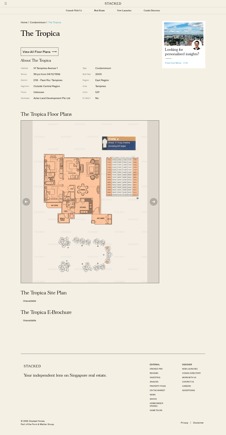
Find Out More (173, 62)
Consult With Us (74, 10)
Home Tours (156, 410)
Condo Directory (152, 10)
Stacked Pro (156, 368)
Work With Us (189, 377)
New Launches (124, 10)
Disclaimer (198, 422)
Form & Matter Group (43, 424)
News (152, 394)
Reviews (154, 373)
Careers (186, 386)
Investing (155, 377)
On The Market (157, 390)
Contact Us (188, 381)
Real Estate (99, 10)
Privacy (184, 422)
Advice (153, 398)
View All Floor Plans (36, 51)
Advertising (188, 390)
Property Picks (158, 386)
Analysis (154, 381)
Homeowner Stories (156, 404)
